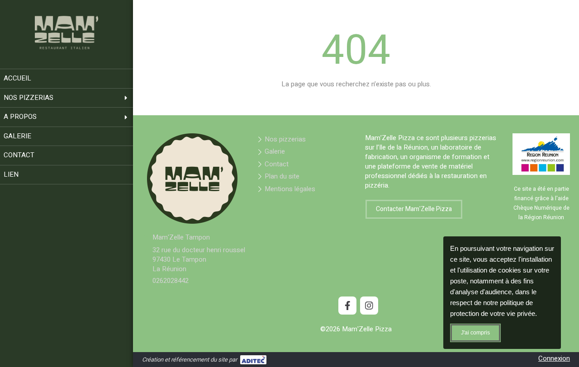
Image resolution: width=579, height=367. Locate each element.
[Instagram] (369, 305)
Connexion (554, 358)
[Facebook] (347, 305)
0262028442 (170, 281)
